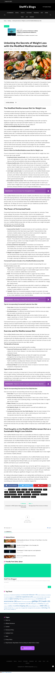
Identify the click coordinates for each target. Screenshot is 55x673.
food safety (29, 601)
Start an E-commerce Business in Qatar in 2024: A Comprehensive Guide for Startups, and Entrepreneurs (27, 32)
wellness (33, 496)
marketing (41, 603)
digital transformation (26, 599)
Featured (29, 12)
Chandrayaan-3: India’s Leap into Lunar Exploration (29, 550)
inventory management (20, 603)
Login (49, 527)
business (19, 595)
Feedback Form (9, 633)
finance (20, 601)
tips (5, 609)
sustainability (38, 608)
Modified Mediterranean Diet (10, 494)
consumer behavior (30, 595)
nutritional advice (27, 494)
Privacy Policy (9, 639)
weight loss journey (15, 496)
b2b (5, 594)
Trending (36, 12)
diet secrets (24, 489)
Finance (32, 16)
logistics (35, 603)
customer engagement (10, 597)
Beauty (8, 594)
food (24, 601)
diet (7, 599)
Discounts (34, 598)
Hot (42, 12)
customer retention (37, 597)
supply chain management (28, 608)
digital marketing (15, 599)
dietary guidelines (38, 489)
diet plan (18, 489)
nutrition (19, 494)
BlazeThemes (35, 666)
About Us (8, 620)
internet (11, 603)
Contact (7, 626)
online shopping (21, 606)
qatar (38, 606)
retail (43, 605)
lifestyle (27, 492)
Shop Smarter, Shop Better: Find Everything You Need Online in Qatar (22, 642)
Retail (17, 12)
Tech (22, 16)
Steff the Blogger (10, 579)
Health (23, 12)
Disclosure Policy (10, 630)
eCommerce (10, 12)
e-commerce (41, 599)
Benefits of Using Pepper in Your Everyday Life (27, 545)
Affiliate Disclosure (10, 623)
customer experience (24, 597)
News (7, 636)
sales (11, 608)
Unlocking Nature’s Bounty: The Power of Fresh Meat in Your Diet (32, 540)
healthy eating (12, 492)
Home (46, 12)
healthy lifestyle (21, 492)
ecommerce (10, 601)
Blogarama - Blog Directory (5, 672)
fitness (45, 489)
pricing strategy (32, 606)
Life (27, 16)
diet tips (30, 489)
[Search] (49, 587)
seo (14, 607)
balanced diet (11, 489)
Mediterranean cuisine (36, 492)
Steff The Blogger (9, 49)
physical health (36, 494)
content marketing (42, 594)
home (6, 603)
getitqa (37, 601)
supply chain (19, 608)
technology (46, 608)
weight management (26, 496)
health (6, 492)
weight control (43, 494)
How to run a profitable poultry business (26, 555)
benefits (13, 595)
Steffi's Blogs (27, 7)
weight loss (7, 496)
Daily (43, 597)
